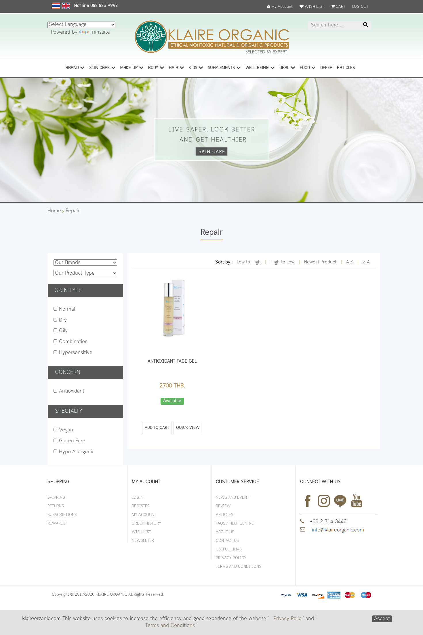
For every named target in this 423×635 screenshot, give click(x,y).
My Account (281, 7)
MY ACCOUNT (144, 515)
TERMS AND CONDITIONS (238, 567)
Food (305, 68)
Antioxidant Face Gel (172, 361)
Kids (194, 68)
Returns (55, 506)
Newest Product (320, 262)
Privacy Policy (231, 558)
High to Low (282, 262)
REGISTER (141, 506)
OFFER (326, 68)
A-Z (349, 262)
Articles (224, 515)
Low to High (249, 262)
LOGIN (137, 498)
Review (223, 506)
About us (225, 532)
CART (340, 7)
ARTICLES (346, 68)
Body (154, 68)
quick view (188, 428)
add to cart (157, 428)
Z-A (366, 262)
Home (54, 211)
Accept (382, 618)
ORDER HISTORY (146, 523)
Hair (174, 68)
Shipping (56, 498)
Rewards (56, 523)
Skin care (100, 68)
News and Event (232, 498)
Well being (257, 68)
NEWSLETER (143, 541)
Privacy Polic (287, 618)
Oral (285, 68)
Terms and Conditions (170, 625)
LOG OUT (360, 7)
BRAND (73, 68)
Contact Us (227, 541)
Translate (100, 32)
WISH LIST (314, 7)
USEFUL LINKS (229, 549)
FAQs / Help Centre (235, 523)
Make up (129, 68)
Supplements (222, 68)
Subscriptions (62, 515)
